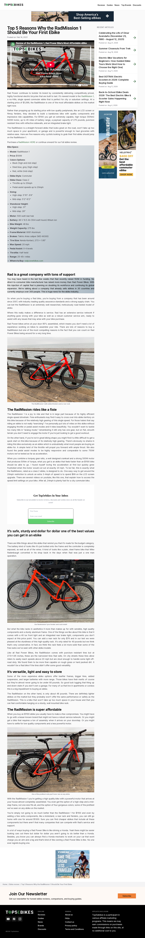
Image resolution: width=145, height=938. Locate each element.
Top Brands (126, 5)
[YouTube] (8, 919)
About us (69, 915)
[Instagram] (19, 919)
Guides (110, 5)
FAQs (67, 918)
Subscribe (127, 896)
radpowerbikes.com (33, 261)
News (117, 5)
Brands (41, 925)
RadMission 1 (87, 96)
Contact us (69, 922)
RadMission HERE (26, 142)
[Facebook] (14, 919)
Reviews (101, 5)
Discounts (137, 5)
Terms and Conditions (74, 929)
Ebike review (14, 884)
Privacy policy (71, 925)
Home (5, 884)
